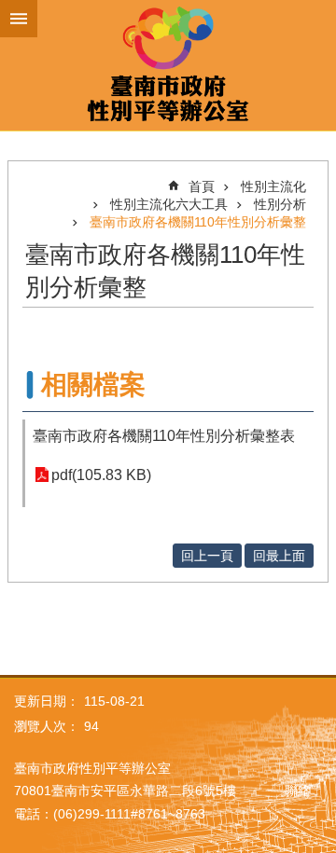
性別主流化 (273, 186)
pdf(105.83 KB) (101, 475)
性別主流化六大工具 (169, 204)
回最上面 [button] (279, 555)
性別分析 (280, 204)
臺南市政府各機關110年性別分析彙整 (198, 221)
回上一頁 (207, 555)
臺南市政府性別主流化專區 (168, 65)
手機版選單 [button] (18, 18)
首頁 (202, 186)
